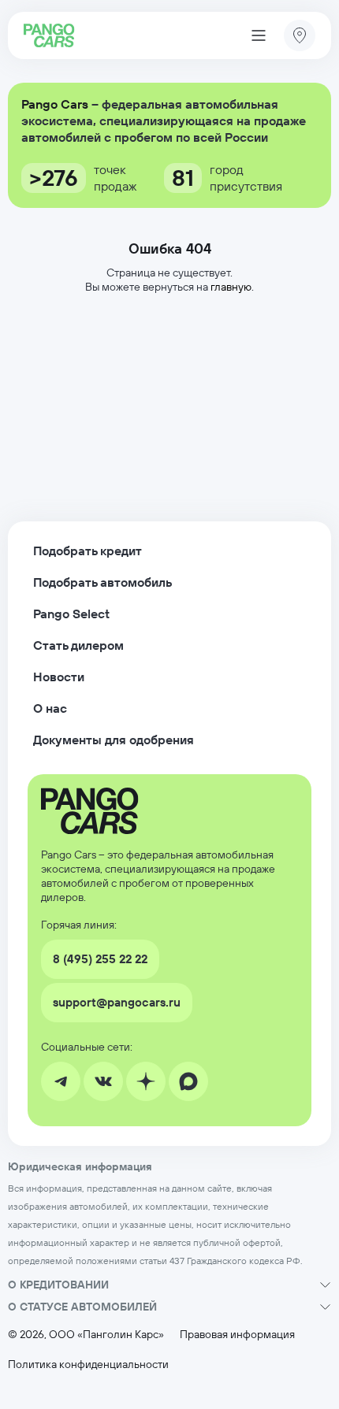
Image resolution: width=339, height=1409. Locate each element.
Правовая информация (237, 1334)
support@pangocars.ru (117, 1002)
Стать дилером (78, 645)
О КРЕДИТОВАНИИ (58, 1284)
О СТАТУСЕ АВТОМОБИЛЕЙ (82, 1307)
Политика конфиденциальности (88, 1364)
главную (230, 287)
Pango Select (71, 613)
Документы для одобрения (113, 739)
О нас (50, 708)
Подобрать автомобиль (102, 582)
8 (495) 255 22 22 (100, 958)
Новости (58, 676)
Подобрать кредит (87, 550)
